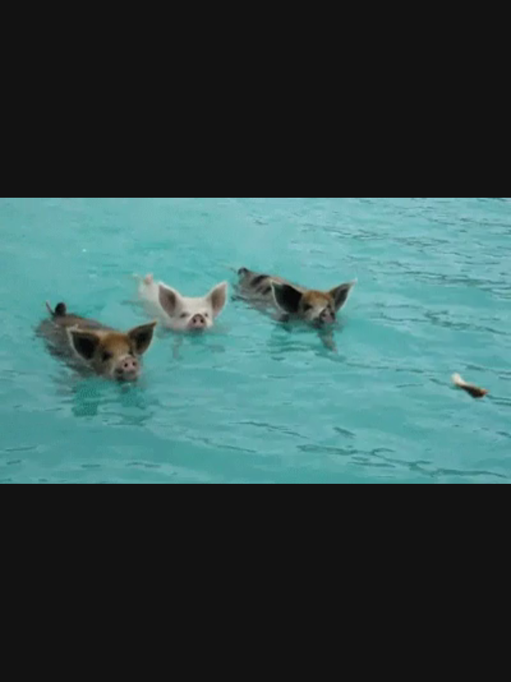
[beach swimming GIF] (255, 341)
